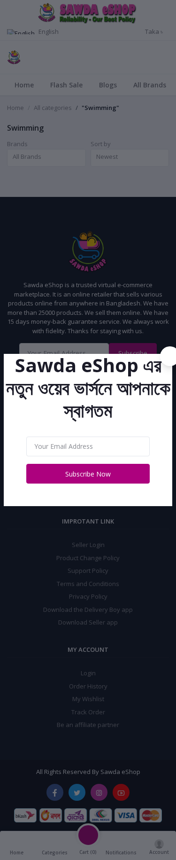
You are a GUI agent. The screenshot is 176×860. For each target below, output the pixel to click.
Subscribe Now (88, 473)
